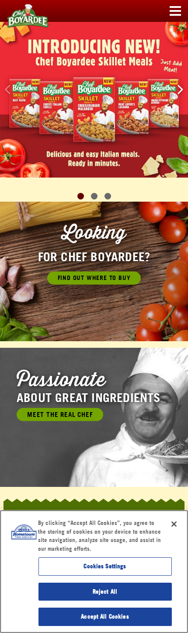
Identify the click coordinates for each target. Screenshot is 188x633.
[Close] (174, 524)
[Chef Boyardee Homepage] (22, 11)
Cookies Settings (105, 566)
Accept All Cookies (105, 616)
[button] (181, 89)
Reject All (105, 591)
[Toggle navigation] (175, 11)
